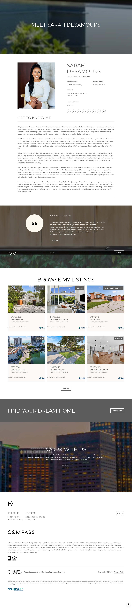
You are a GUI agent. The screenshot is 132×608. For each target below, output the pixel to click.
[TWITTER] (79, 111)
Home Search (117, 410)
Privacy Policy (119, 572)
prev (10, 253)
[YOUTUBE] (104, 111)
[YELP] (74, 111)
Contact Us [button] (66, 466)
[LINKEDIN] (94, 111)
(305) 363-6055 (15, 517)
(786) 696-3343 (99, 85)
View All (119, 253)
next (15, 253)
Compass (76, 543)
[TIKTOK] (89, 111)
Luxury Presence (58, 572)
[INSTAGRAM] (84, 111)
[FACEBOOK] (99, 111)
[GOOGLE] (68, 111)
